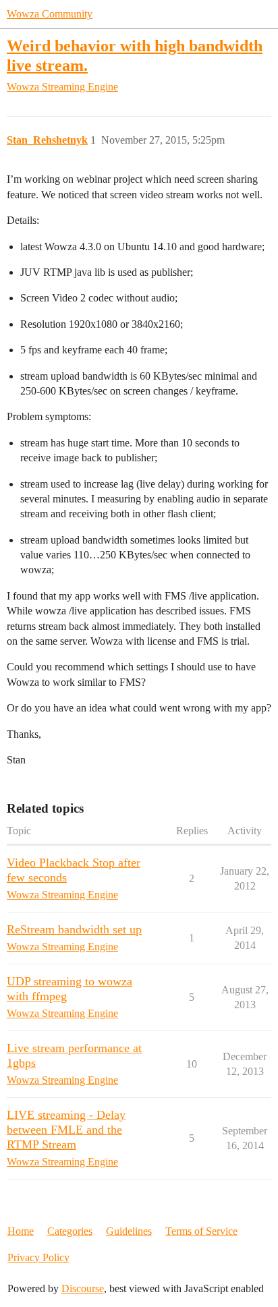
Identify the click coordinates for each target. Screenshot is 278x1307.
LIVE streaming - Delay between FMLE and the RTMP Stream (66, 1129)
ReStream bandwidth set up (74, 929)
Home (20, 1231)
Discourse (82, 1288)
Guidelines (129, 1231)
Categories (69, 1231)
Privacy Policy (38, 1257)
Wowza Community (49, 14)
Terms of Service (201, 1231)
